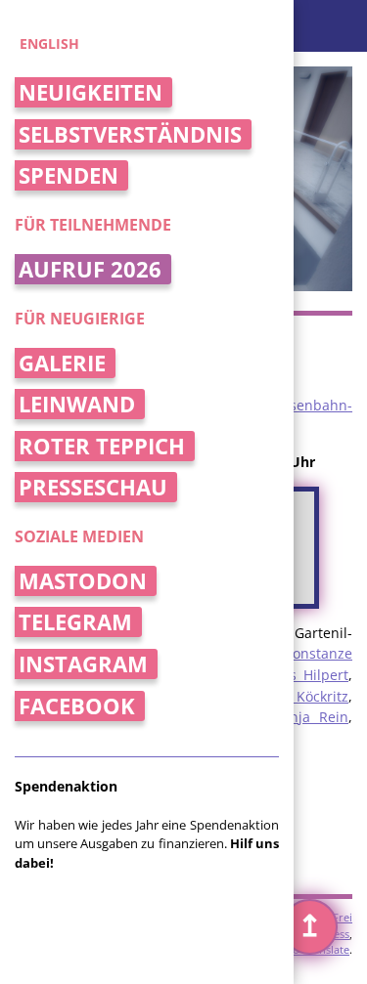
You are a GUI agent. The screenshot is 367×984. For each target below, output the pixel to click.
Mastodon (83, 581)
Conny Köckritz (297, 696)
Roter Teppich (102, 446)
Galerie (62, 363)
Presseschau (93, 487)
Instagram (83, 664)
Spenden (68, 175)
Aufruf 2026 (90, 269)
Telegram (75, 622)
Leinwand (77, 404)
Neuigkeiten (90, 92)
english (49, 43)
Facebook (77, 706)
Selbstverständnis (130, 134)
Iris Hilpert (312, 674)
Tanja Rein (311, 716)
